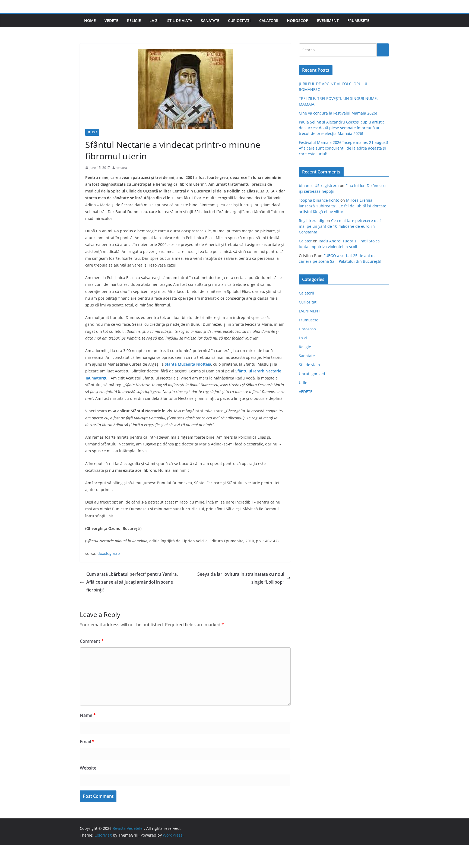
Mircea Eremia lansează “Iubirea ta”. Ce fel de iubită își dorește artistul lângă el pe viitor (342, 206)
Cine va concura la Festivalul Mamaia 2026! (338, 113)
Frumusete (358, 20)
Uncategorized (312, 373)
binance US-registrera (319, 185)
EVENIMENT (328, 20)
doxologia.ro (108, 553)
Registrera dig (311, 220)
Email (87, 742)
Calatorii (268, 20)
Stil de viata (179, 20)
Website (88, 768)
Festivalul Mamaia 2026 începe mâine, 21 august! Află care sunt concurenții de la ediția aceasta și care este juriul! (343, 148)
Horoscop (297, 20)
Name (88, 715)
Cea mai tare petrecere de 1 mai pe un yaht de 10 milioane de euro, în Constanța (340, 226)
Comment (92, 641)
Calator (305, 240)
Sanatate (210, 20)
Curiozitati (239, 20)
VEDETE (111, 20)
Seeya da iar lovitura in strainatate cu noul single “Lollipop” (240, 578)
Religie (134, 20)
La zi (154, 20)
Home (90, 20)
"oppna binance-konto (319, 200)
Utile (303, 382)
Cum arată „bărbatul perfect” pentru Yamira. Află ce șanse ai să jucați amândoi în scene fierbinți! (132, 582)
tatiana (121, 167)
